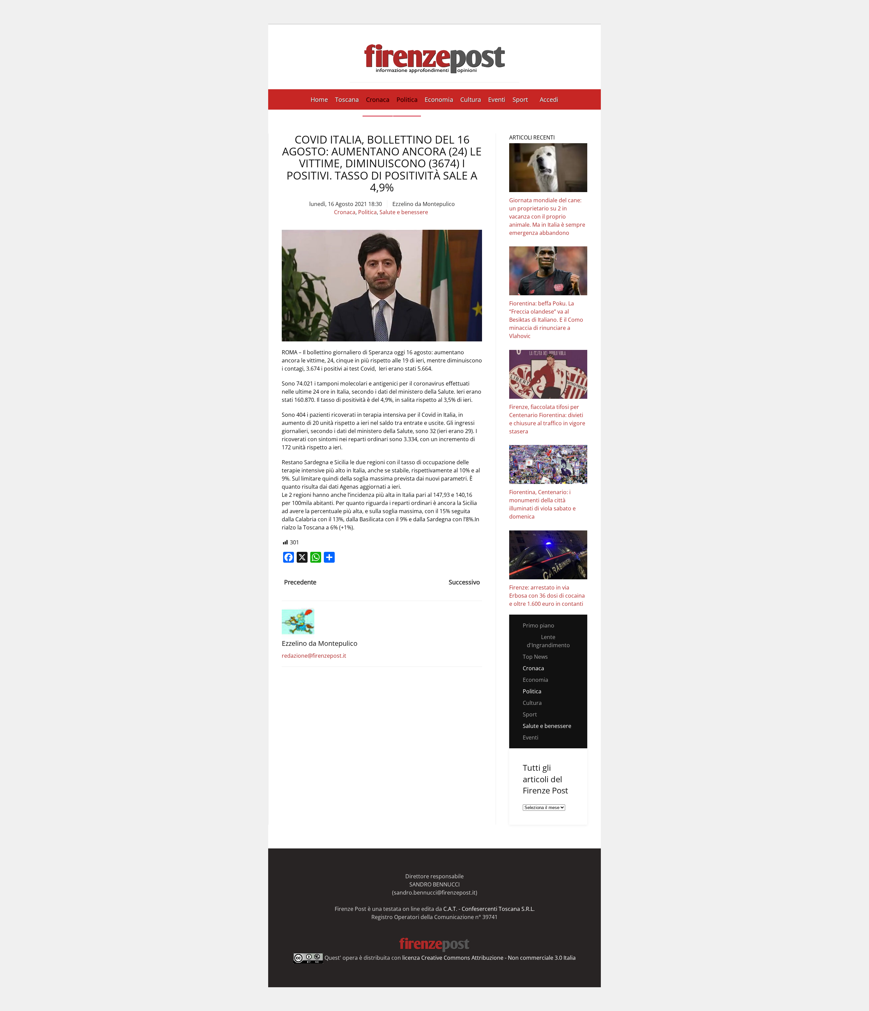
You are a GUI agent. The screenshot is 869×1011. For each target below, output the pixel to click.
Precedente (300, 582)
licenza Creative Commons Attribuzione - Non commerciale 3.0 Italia (489, 957)
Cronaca (377, 99)
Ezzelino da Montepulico (423, 204)
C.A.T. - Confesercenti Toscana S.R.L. (489, 909)
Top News (535, 656)
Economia (439, 99)
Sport (520, 99)
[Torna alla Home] (434, 56)
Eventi (496, 99)
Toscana (347, 99)
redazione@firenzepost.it (314, 655)
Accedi (549, 99)
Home (319, 99)
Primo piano (538, 625)
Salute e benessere (404, 212)
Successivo (464, 582)
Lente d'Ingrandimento (548, 641)
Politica (407, 99)
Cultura (470, 99)
